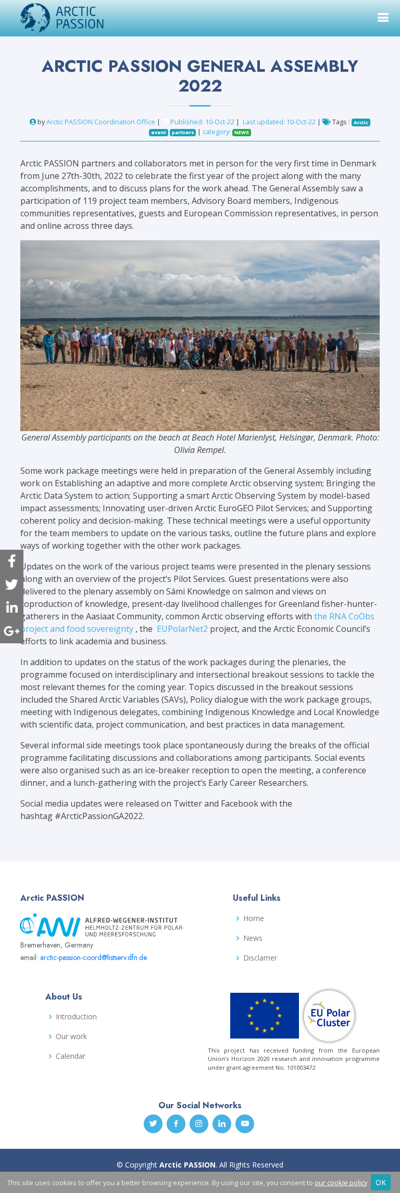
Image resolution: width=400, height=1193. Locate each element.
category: (226, 131)
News (252, 938)
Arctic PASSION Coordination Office (100, 121)
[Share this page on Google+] (11, 631)
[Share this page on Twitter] (11, 584)
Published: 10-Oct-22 (202, 121)
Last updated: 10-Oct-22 (280, 121)
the (321, 616)
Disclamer (260, 958)
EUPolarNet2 (182, 628)
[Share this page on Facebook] (11, 561)
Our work (71, 1036)
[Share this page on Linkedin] (11, 608)
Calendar (70, 1056)
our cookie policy (341, 1182)
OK (381, 1182)
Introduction (76, 1016)
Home (253, 918)
